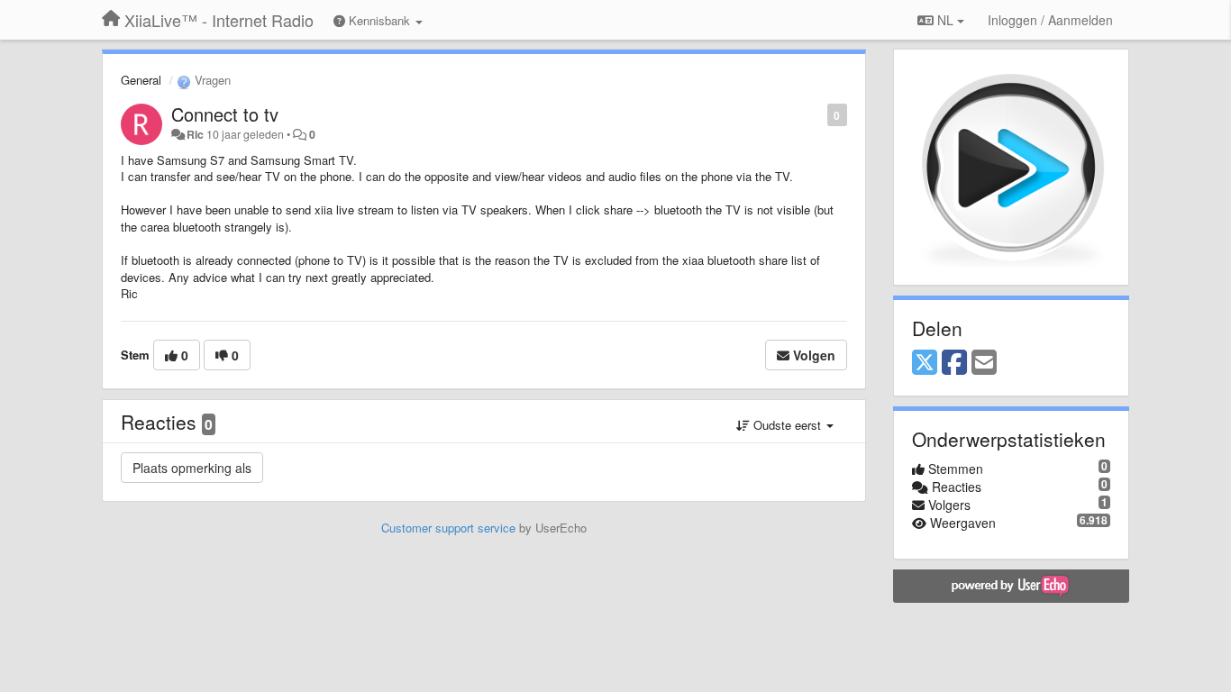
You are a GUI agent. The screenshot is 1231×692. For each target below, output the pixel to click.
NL (945, 20)
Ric (195, 134)
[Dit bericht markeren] (818, 114)
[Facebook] (954, 363)
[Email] (984, 363)
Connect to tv (224, 114)
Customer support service (448, 527)
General (141, 79)
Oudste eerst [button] (787, 424)
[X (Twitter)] (924, 363)
